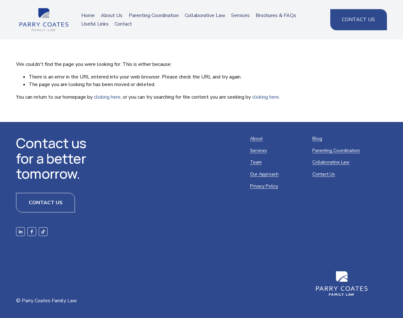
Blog (317, 138)
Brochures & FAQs (276, 15)
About (256, 138)
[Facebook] (31, 231)
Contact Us (358, 19)
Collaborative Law (205, 15)
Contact (123, 23)
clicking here (107, 97)
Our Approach (264, 174)
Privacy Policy (264, 186)
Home (88, 15)
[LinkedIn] (20, 231)
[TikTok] (43, 231)
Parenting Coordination (154, 15)
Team (256, 162)
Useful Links (95, 23)
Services (258, 150)
